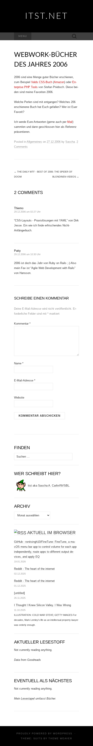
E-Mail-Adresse (24, 380)
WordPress (62, 733)
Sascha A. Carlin (48, 485)
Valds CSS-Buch (41, 82)
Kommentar (22, 323)
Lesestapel (28, 698)
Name (18, 363)
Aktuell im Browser (51, 532)
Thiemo (18, 208)
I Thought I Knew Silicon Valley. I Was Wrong (42, 605)
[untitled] (19, 593)
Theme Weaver (60, 738)
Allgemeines (34, 141)
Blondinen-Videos (65, 176)
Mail (69, 121)
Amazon (59, 82)
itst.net (46, 16)
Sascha (70, 141)
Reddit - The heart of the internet (34, 568)
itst (30, 485)
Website (19, 397)
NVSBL (64, 485)
